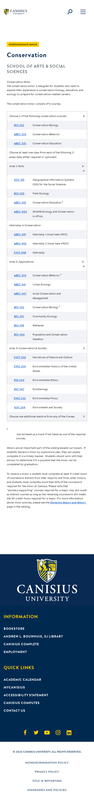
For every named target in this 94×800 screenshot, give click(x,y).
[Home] (17, 12)
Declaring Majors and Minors (68, 502)
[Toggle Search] (70, 12)
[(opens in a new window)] (25, 732)
